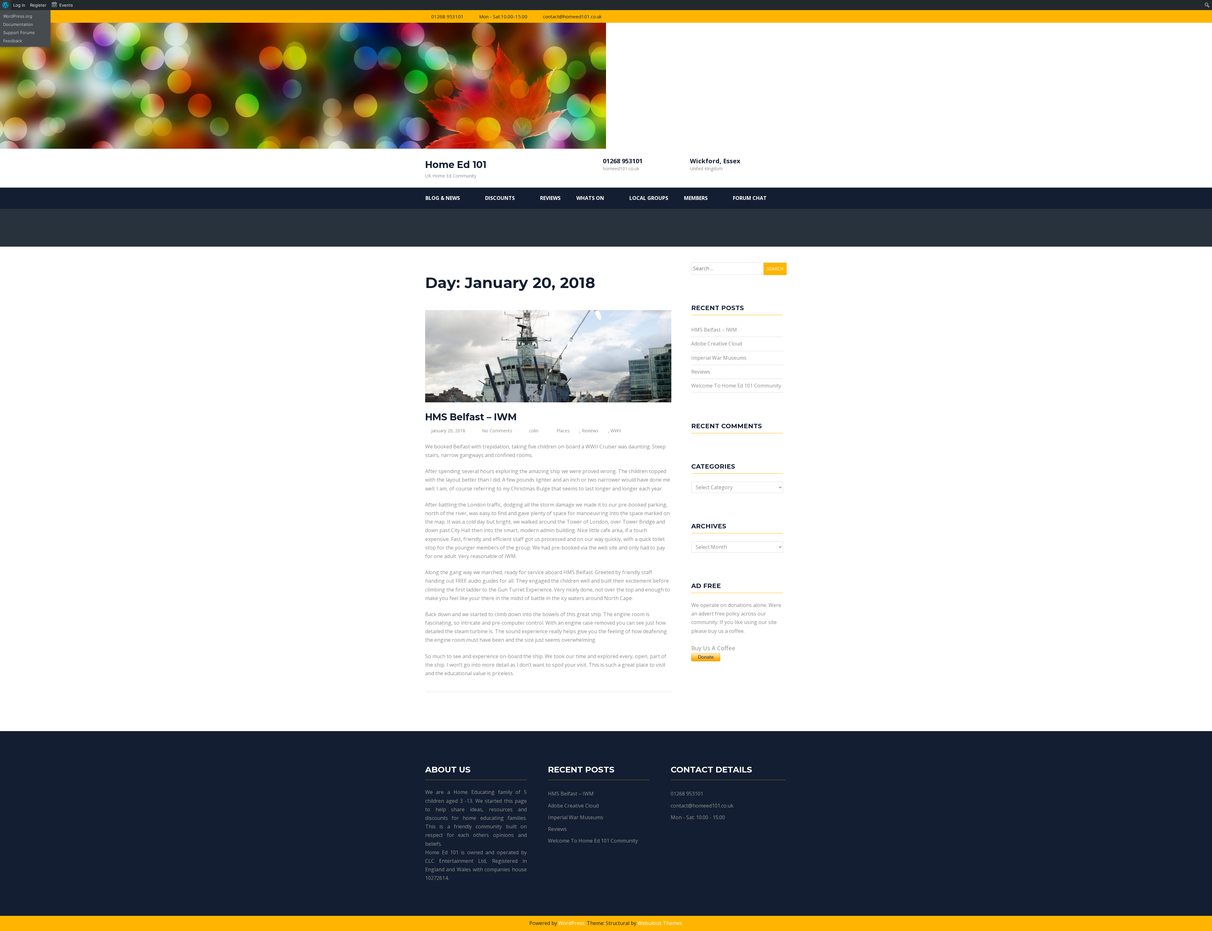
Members (696, 198)
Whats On (590, 198)
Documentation (18, 24)
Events (66, 5)
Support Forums (19, 32)
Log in (19, 5)
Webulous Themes (660, 923)
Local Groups (648, 198)
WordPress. (571, 923)
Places (563, 431)
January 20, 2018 (448, 431)
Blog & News (442, 198)
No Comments (497, 431)
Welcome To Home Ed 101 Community (736, 385)
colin (533, 431)
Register (38, 5)
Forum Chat (750, 198)
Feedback (12, 40)
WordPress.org (17, 16)
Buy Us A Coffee (713, 648)
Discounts (500, 198)
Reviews (550, 198)
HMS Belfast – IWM (471, 417)
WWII (615, 431)
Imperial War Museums (718, 357)
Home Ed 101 (455, 165)
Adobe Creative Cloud (716, 343)
